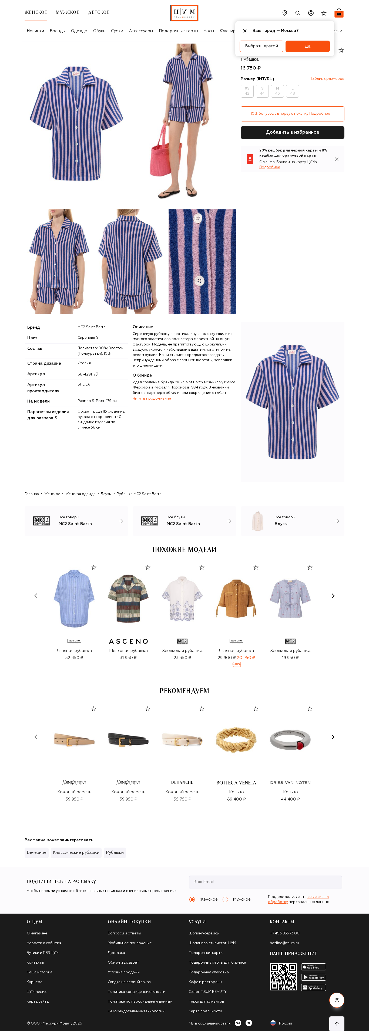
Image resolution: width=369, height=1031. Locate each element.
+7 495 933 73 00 (285, 933)
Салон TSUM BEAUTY (208, 992)
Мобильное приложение (130, 943)
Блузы (106, 494)
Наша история (39, 972)
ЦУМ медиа (36, 992)
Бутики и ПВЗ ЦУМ (43, 953)
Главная (32, 494)
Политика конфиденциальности (136, 992)
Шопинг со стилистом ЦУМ (212, 943)
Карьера (34, 982)
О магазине (37, 933)
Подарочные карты (178, 31)
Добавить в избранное (292, 132)
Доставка (116, 953)
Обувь (99, 31)
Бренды (57, 31)
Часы (209, 31)
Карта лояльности (205, 1011)
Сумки (117, 31)
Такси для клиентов (206, 1001)
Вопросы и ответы (124, 933)
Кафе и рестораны (205, 982)
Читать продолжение (152, 398)
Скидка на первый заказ (129, 982)
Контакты (35, 962)
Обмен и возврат (123, 962)
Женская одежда (80, 494)
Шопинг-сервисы (204, 933)
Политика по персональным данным (140, 1001)
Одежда (79, 31)
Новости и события (44, 943)
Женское (52, 494)
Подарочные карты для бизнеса (217, 962)
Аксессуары (141, 31)
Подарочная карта (206, 953)
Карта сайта (38, 1001)
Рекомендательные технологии (136, 1011)
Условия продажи (124, 972)
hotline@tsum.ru (284, 943)
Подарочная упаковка (209, 972)
